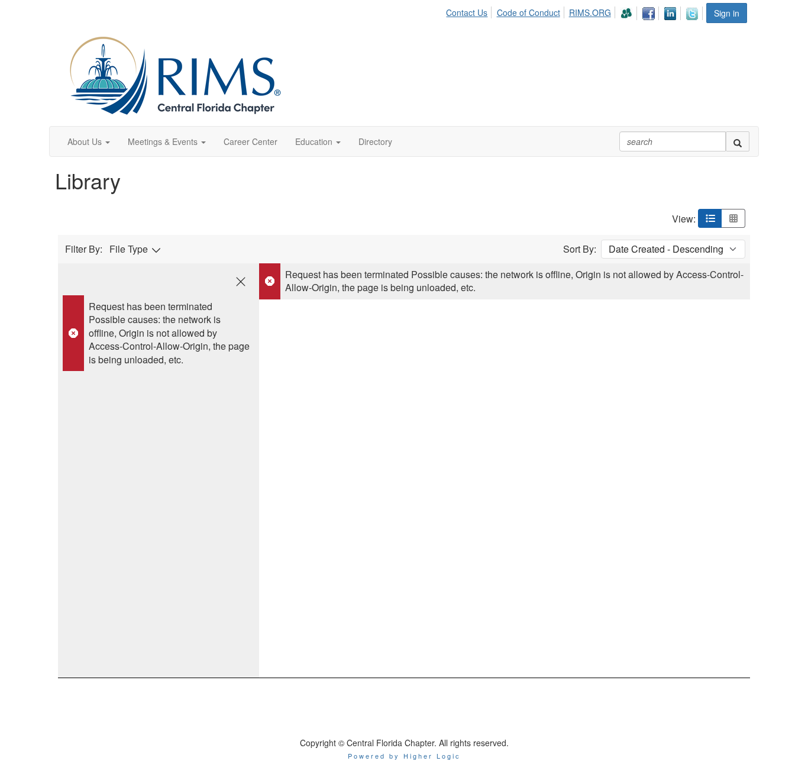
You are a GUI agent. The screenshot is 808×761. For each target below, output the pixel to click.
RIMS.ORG (590, 12)
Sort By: (579, 249)
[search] (737, 141)
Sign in (726, 13)
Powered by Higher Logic (404, 755)
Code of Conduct (528, 12)
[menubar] (575, 11)
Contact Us (466, 12)
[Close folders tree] (241, 282)
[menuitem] (470, 10)
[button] (89, 141)
